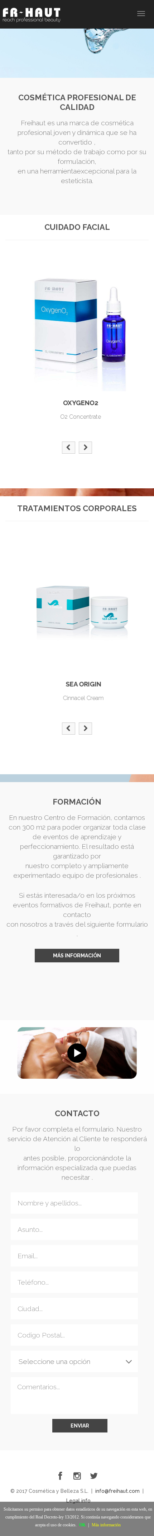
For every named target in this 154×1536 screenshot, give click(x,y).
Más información (106, 1524)
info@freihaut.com (117, 1491)
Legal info (78, 1501)
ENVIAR (80, 1426)
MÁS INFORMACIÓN (77, 955)
